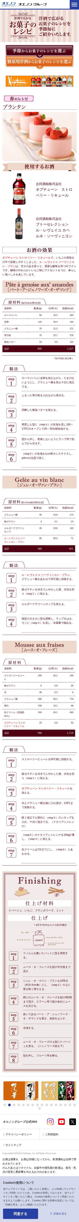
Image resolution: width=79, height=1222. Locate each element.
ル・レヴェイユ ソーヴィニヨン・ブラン (46, 574)
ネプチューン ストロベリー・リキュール (26, 257)
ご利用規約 (51, 1134)
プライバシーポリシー (18, 1134)
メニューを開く (74, 4)
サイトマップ (13, 1145)
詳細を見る (60, 1213)
